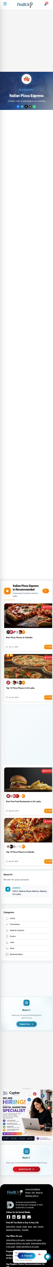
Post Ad (28, 1255)
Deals (24, 1227)
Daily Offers (10, 1227)
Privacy (28, 1193)
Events (18, 1227)
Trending (25, 1230)
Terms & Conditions (32, 1189)
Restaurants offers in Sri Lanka (18, 1243)
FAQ (33, 1193)
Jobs (35, 1227)
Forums (40, 1227)
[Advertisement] (26, 44)
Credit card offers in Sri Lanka (27, 1247)
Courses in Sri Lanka (33, 1240)
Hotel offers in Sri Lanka (15, 1240)
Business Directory (13, 1230)
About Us (39, 1193)
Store (30, 1227)
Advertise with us (31, 1196)
